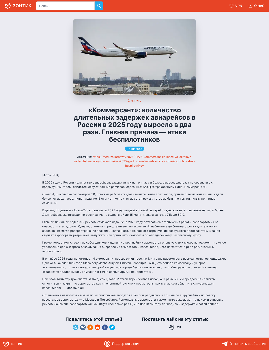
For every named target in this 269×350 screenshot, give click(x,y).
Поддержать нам (125, 344)
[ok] (90, 327)
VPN (238, 6)
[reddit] (97, 327)
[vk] (83, 327)
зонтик (22, 5)
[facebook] (105, 327)
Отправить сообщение (247, 344)
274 (178, 327)
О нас (259, 6)
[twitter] (112, 327)
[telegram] (76, 327)
